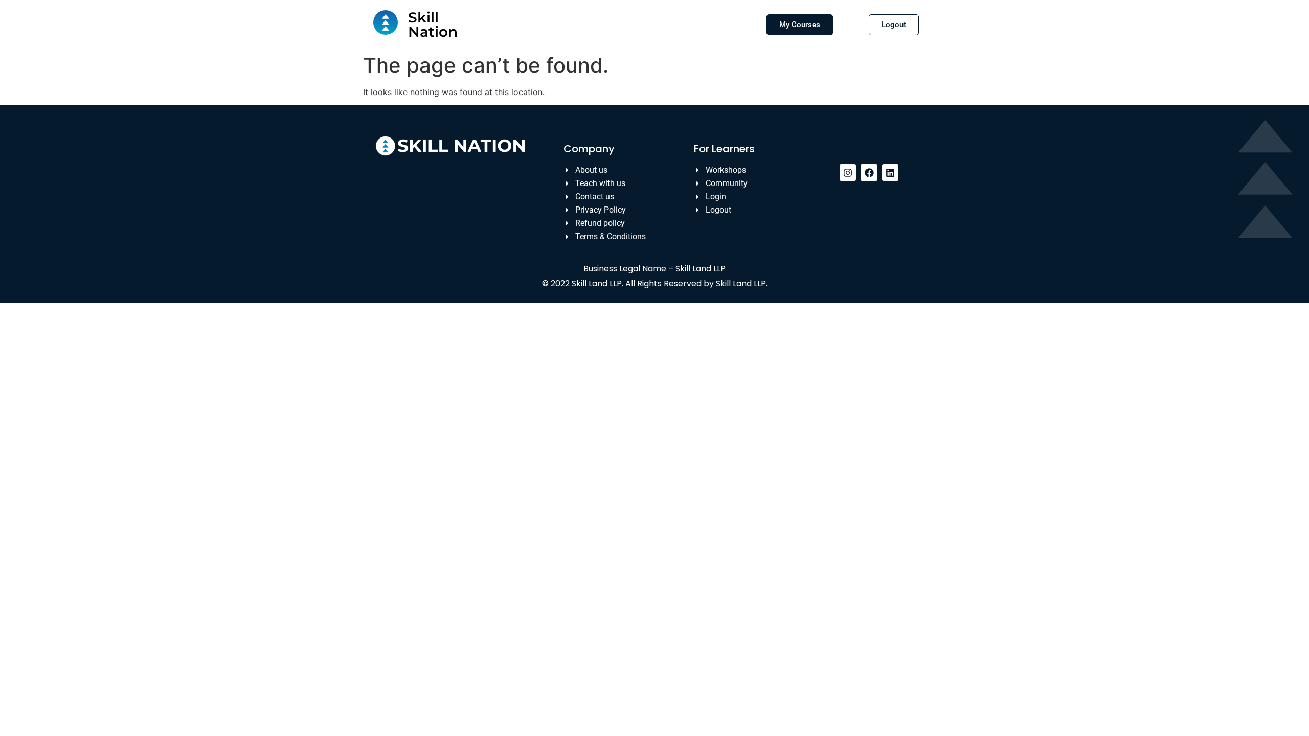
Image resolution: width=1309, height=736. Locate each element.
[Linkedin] (890, 172)
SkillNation (433, 24)
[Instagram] (848, 172)
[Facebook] (869, 172)
